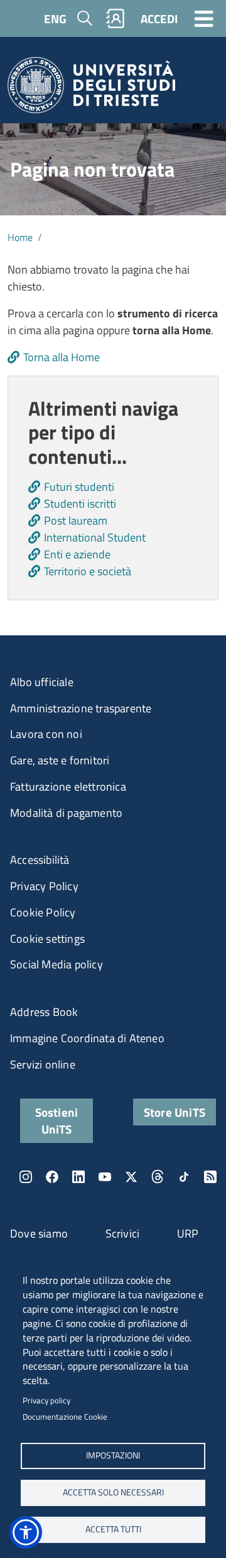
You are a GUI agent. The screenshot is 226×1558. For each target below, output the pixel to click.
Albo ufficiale (41, 682)
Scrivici (122, 1233)
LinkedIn (78, 1177)
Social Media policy (56, 964)
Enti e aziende (77, 554)
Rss (210, 1177)
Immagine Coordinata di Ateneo (87, 1038)
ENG (55, 18)
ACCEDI (159, 18)
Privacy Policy (44, 886)
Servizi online (42, 1064)
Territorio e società (87, 571)
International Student (95, 537)
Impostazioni (113, 1455)
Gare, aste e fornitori (59, 760)
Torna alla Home (61, 357)
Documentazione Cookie (65, 1416)
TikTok (184, 1177)
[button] (26, 1532)
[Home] (91, 89)
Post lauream (75, 520)
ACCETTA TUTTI (113, 1529)
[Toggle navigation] (204, 18)
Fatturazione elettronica (68, 786)
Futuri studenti (79, 486)
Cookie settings (47, 938)
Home (20, 237)
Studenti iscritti (80, 503)
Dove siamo (39, 1233)
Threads (157, 1177)
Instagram (26, 1177)
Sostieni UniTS (56, 1120)
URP (188, 1233)
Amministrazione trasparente (80, 708)
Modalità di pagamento (66, 812)
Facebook (52, 1177)
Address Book (44, 1011)
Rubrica (115, 18)
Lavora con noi (46, 733)
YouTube (105, 1177)
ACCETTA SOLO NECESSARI (113, 1492)
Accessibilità (40, 859)
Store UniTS (174, 1112)
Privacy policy (46, 1400)
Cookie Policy (43, 912)
